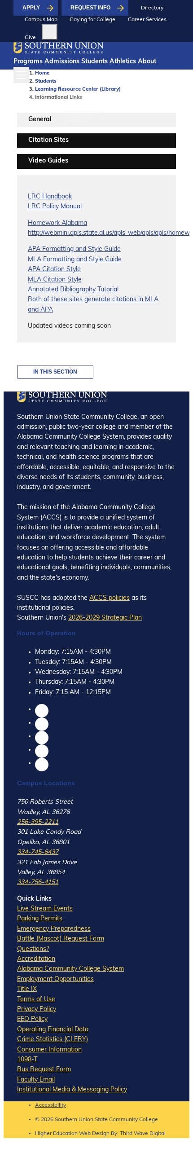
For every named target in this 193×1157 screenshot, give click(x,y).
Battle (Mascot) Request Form (60, 939)
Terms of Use (36, 999)
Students (94, 61)
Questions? (33, 949)
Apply (31, 7)
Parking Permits (39, 918)
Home (42, 73)
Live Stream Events (45, 909)
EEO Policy (32, 1019)
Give (30, 37)
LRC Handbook (50, 197)
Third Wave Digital (143, 1133)
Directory (152, 8)
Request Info (90, 7)
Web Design (94, 1133)
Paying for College (92, 19)
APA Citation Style (54, 269)
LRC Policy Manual (55, 206)
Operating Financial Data (52, 1029)
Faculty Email (36, 1080)
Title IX (27, 989)
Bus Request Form (44, 1069)
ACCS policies (109, 598)
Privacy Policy (36, 1009)
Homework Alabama (57, 223)
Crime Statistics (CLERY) (52, 1039)
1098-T (27, 1059)
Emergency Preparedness (54, 929)
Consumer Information (49, 1050)
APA (34, 249)
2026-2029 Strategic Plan (105, 618)
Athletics (123, 61)
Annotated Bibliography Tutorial (73, 289)
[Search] (49, 32)
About (147, 61)
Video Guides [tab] (48, 161)
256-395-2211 (37, 822)
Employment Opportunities (55, 979)
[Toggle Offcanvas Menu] (21, 75)
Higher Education (56, 1133)
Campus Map (41, 19)
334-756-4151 (37, 882)
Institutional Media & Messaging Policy (72, 1090)
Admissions (61, 61)
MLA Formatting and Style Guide (75, 259)
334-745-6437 (37, 852)
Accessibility (50, 1105)
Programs (28, 61)
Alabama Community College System (70, 969)
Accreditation (36, 959)
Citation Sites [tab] (48, 140)
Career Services (147, 19)
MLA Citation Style (55, 280)
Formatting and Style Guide (80, 249)
